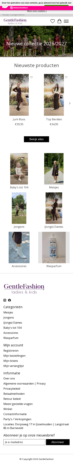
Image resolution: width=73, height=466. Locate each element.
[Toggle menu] (66, 21)
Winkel (7, 409)
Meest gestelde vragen (18, 404)
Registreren (11, 350)
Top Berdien (54, 119)
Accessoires (19, 266)
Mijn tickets (10, 361)
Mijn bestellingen (14, 356)
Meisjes (54, 187)
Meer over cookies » (37, 11)
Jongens (19, 227)
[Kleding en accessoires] (15, 21)
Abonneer (57, 442)
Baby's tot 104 (19, 187)
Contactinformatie (15, 414)
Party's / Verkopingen (17, 419)
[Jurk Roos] (19, 95)
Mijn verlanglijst (13, 366)
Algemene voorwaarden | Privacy (24, 383)
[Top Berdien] (54, 95)
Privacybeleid (11, 388)
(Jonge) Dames (53, 227)
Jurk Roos (19, 119)
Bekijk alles (36, 139)
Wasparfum (53, 266)
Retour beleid (12, 399)
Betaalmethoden (14, 394)
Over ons (9, 378)
